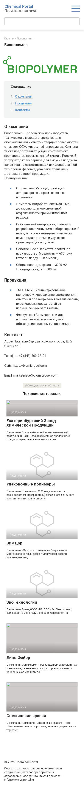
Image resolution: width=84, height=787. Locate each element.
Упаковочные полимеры (30, 484)
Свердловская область (43, 385)
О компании (24, 96)
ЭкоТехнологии (21, 602)
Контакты (22, 110)
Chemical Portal (19, 6)
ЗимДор (14, 543)
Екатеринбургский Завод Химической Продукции (31, 423)
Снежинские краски (26, 715)
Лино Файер (18, 657)
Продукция (23, 103)
